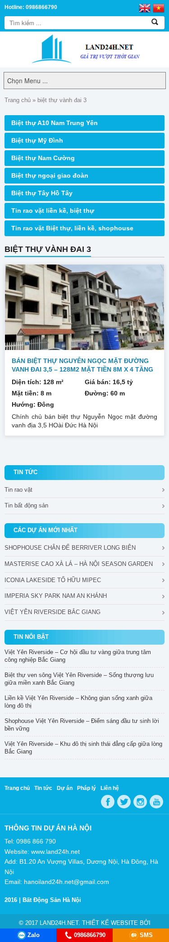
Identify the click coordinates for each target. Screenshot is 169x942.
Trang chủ (18, 100)
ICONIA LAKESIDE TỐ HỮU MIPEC (53, 580)
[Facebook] (107, 801)
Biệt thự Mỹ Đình (37, 140)
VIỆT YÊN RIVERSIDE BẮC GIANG (52, 612)
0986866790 (89, 935)
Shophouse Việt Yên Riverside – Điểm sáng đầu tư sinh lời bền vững (82, 725)
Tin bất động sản (26, 505)
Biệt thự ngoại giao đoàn (49, 175)
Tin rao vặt (18, 489)
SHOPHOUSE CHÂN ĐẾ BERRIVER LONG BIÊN (70, 547)
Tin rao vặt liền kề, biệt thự (52, 210)
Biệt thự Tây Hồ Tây (42, 193)
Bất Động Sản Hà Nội (52, 900)
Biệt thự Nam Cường (43, 157)
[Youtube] (156, 801)
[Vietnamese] (158, 7)
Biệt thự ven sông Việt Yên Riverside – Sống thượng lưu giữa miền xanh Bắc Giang (79, 679)
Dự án (65, 788)
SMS (146, 935)
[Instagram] (140, 801)
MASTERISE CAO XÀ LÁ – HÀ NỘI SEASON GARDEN (79, 564)
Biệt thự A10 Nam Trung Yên (54, 122)
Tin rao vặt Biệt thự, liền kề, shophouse (72, 228)
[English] (145, 7)
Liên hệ (109, 788)
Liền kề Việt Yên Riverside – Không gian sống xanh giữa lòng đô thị (78, 702)
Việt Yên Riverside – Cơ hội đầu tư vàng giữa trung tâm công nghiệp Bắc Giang (78, 656)
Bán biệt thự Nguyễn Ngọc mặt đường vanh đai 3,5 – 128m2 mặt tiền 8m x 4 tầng (82, 365)
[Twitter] (124, 801)
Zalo (33, 935)
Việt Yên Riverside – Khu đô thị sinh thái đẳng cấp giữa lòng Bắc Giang (83, 747)
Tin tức (43, 788)
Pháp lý (86, 788)
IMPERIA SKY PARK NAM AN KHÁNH (56, 595)
